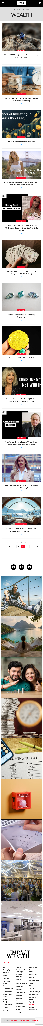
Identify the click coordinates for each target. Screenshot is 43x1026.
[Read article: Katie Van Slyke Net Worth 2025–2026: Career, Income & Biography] (21, 468)
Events (5, 999)
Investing (21, 94)
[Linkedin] (29, 567)
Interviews (19, 986)
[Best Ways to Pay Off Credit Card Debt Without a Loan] (21, 718)
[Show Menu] (3, 3)
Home (14, 9)
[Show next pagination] (21, 551)
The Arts (32, 986)
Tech (31, 983)
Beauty (5, 967)
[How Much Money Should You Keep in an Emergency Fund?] (21, 799)
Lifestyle (19, 995)
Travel (31, 989)
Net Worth (21, 178)
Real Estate (33, 967)
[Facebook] (13, 567)
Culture (5, 986)
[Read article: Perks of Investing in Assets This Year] (21, 124)
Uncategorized (34, 994)
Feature (5, 1010)
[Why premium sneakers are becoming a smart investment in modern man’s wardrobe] (21, 596)
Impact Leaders (21, 984)
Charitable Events (6, 982)
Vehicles (21, 267)
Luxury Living (21, 524)
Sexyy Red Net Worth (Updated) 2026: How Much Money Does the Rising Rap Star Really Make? (21, 228)
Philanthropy (20, 1006)
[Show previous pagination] (5, 547)
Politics (18, 1009)
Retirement (33, 974)
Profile (18, 1012)
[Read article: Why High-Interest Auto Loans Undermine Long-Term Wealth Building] (21, 254)
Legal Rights (20, 992)
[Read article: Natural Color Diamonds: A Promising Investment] (21, 297)
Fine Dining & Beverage (20, 971)
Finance (21, 137)
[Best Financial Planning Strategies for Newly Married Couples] (21, 677)
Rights (31, 977)
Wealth (28, 9)
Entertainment (8, 989)
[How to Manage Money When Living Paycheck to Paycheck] (21, 839)
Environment (7, 992)
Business (6, 973)
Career (5, 976)
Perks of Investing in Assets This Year (21, 141)
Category (21, 9)
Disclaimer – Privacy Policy (29, 1020)
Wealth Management (34, 1008)
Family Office (7, 1005)
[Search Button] (40, 3)
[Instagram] (21, 567)
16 (27, 547)
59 (37, 547)
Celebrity (21, 437)
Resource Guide (32, 971)
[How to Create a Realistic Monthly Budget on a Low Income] (21, 758)
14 (18, 547)
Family (5, 1002)
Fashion (21, 50)
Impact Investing (19, 980)
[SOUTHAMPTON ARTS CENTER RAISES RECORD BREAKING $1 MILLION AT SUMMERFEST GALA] (21, 880)
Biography (21, 221)
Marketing (19, 1001)
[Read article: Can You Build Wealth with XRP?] (21, 340)
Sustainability (34, 980)
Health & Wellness (19, 975)
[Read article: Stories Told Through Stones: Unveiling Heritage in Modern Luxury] (21, 37)
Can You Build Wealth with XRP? (21, 358)
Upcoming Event (32, 998)
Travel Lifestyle (34, 992)
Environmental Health (8, 995)
